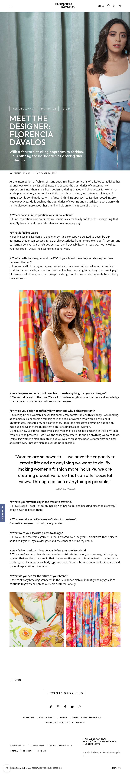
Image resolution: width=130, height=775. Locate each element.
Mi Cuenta (27, 751)
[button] (108, 5)
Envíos (63, 717)
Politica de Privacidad (58, 746)
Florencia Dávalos (23, 768)
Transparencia (37, 746)
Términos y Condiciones (57, 723)
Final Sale (41, 751)
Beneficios (28, 717)
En (99, 6)
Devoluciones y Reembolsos (86, 717)
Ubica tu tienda (47, 717)
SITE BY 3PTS (115, 768)
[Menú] (10, 5)
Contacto (80, 723)
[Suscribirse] (119, 752)
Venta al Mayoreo (17, 746)
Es (103, 6)
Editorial (14, 751)
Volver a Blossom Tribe (67, 693)
